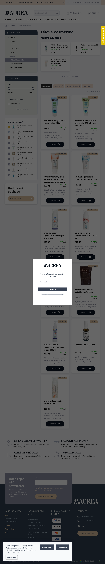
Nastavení (11, 557)
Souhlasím (62, 547)
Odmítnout (46, 547)
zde (18, 552)
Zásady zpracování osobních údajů (52, 294)
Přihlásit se (52, 289)
